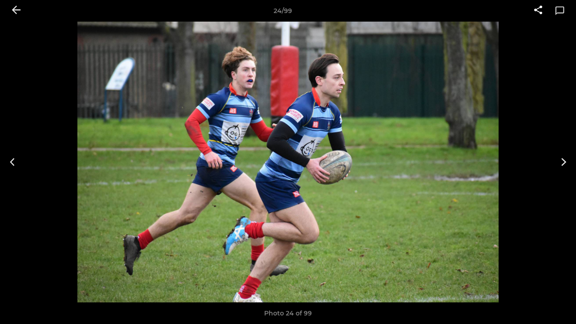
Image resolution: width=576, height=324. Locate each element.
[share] (538, 10)
